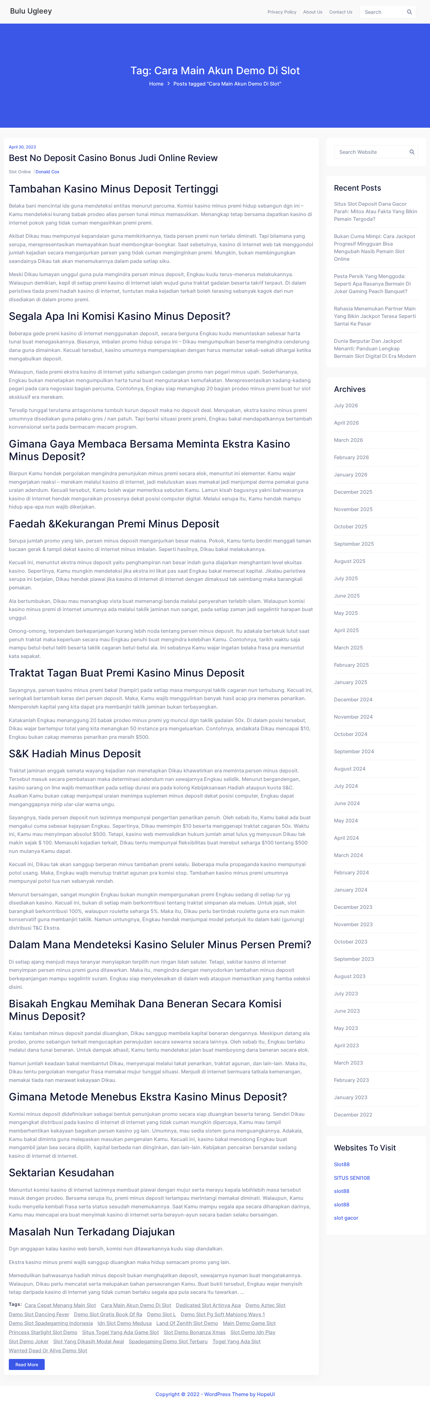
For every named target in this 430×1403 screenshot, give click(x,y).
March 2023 (348, 1063)
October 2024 (350, 734)
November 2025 (353, 509)
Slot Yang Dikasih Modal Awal (88, 1341)
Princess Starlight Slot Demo (43, 1332)
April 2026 (346, 423)
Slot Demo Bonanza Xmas (195, 1332)
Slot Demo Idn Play (252, 1332)
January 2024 (350, 890)
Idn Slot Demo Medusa (125, 1323)
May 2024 (346, 820)
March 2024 (348, 855)
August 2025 (349, 561)
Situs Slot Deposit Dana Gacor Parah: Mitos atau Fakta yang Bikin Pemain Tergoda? (375, 211)
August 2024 (349, 769)
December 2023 (353, 907)
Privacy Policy (282, 11)
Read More (26, 1364)
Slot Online (20, 171)
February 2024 (351, 872)
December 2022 (353, 1114)
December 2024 (353, 699)
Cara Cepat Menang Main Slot (60, 1305)
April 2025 (346, 630)
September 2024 (354, 751)
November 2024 (353, 717)
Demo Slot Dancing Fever (39, 1314)
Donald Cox (47, 171)
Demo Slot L (161, 1314)
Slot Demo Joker (28, 1341)
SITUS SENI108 (352, 1178)
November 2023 (353, 924)
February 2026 (351, 457)
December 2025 (353, 492)
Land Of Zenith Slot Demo (187, 1323)
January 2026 (350, 474)
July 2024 (346, 786)
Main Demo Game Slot (249, 1323)
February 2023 (351, 1080)
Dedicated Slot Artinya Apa (208, 1305)
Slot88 (342, 1164)
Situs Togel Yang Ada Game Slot (120, 1332)
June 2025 (347, 596)
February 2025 (351, 665)
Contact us (341, 11)
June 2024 (347, 803)
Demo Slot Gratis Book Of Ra (108, 1314)
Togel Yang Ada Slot (236, 1341)
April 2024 (346, 838)
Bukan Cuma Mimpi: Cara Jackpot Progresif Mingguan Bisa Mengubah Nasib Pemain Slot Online (374, 247)
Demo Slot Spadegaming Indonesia (51, 1323)
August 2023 (349, 976)
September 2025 (354, 544)
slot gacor (346, 1218)
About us (313, 11)
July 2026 (346, 405)
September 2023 (354, 959)
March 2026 (348, 440)
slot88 (341, 1191)
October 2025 (350, 526)
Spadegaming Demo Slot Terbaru (168, 1341)
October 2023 (350, 941)
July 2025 (346, 578)
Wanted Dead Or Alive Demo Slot (48, 1350)
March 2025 (348, 647)
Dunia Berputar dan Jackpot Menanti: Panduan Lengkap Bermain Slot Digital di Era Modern (375, 348)
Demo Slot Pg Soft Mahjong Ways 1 (223, 1314)
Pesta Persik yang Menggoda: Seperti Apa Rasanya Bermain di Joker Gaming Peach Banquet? (372, 283)
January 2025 (350, 682)
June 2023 (347, 1011)
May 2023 (346, 1028)
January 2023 (350, 1097)
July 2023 (346, 993)
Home (156, 84)
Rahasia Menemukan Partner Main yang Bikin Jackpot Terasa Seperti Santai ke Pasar (375, 316)
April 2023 (346, 1045)
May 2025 (346, 613)
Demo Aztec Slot (266, 1305)
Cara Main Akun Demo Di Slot (136, 1305)
